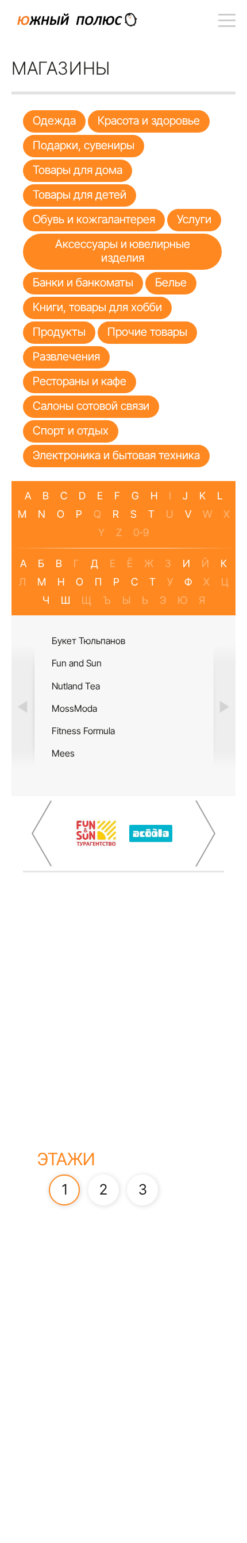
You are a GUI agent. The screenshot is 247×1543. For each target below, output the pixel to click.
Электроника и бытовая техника (116, 455)
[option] (123, 706)
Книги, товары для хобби (97, 307)
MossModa (74, 708)
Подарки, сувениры (83, 145)
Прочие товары (147, 332)
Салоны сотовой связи (91, 406)
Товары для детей (79, 194)
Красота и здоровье (149, 120)
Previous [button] (22, 706)
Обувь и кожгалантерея (94, 219)
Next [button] (224, 706)
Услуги (194, 219)
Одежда (54, 120)
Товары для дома (77, 170)
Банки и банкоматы (83, 282)
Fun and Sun (77, 663)
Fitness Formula (83, 730)
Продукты (59, 332)
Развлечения (66, 356)
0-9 (141, 532)
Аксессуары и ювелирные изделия (122, 251)
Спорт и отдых (71, 430)
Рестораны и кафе (79, 381)
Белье (171, 282)
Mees (63, 753)
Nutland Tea (76, 686)
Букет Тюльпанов (88, 640)
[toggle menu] (227, 20)
